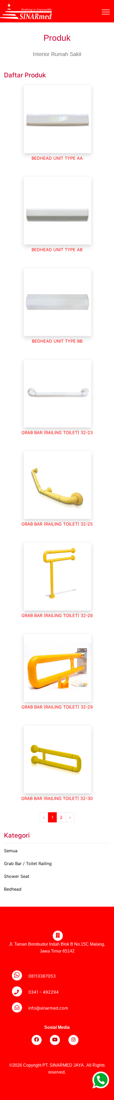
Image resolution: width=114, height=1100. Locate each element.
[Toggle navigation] (110, 5)
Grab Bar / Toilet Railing (28, 863)
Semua (10, 850)
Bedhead (12, 889)
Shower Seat (16, 876)
